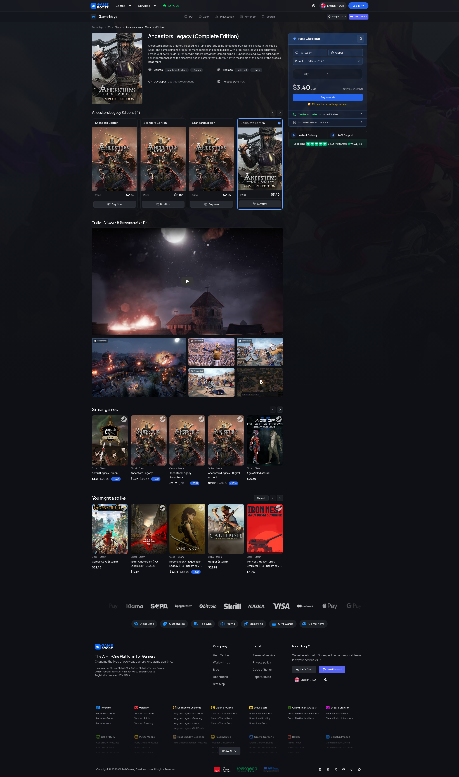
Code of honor (262, 670)
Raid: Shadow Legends (191, 736)
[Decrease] (298, 74)
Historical (242, 70)
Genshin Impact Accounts (339, 747)
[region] (187, 160)
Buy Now (117, 204)
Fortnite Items (103, 723)
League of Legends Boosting (187, 718)
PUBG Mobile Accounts (146, 742)
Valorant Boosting (143, 723)
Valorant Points (142, 718)
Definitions (220, 677)
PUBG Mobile (147, 736)
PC (109, 27)
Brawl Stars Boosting (260, 718)
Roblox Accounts (296, 747)
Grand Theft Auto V (304, 707)
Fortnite (106, 707)
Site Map (219, 684)
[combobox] (328, 61)
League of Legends (189, 707)
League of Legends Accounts (188, 713)
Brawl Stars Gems (258, 723)
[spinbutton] (328, 74)
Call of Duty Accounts (107, 742)
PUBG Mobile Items (143, 752)
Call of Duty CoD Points (108, 752)
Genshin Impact (340, 736)
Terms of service (264, 655)
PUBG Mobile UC (142, 747)
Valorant (144, 707)
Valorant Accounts (144, 713)
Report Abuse (262, 677)
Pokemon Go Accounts (222, 742)
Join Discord (360, 16)
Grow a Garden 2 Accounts (263, 752)
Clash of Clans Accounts (224, 713)
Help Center (221, 655)
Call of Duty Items (105, 747)
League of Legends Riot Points (188, 728)
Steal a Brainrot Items (337, 713)
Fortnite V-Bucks (104, 718)
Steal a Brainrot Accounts (339, 718)
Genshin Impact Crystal (338, 742)
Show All (227, 751)
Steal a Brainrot (340, 707)
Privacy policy (262, 662)
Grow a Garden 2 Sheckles (262, 747)
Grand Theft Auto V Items (301, 718)
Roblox (296, 736)
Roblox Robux (294, 742)
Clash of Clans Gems (221, 723)
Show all (261, 498)
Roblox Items (294, 752)
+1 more (256, 70)
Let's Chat (307, 669)
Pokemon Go (223, 736)
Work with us (221, 662)
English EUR (337, 6)
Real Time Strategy (177, 70)
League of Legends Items (186, 723)
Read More (154, 61)
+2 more (196, 70)
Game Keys (97, 27)
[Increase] (357, 74)
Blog (216, 670)
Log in (356, 5)
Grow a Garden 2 (264, 736)
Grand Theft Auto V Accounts (303, 713)
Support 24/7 (339, 16)
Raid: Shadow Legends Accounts (190, 742)
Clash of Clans (224, 707)
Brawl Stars (261, 707)
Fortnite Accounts (105, 713)
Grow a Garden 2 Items (261, 742)
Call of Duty (108, 736)
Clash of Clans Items (221, 718)
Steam (118, 27)
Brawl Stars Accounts (260, 713)
